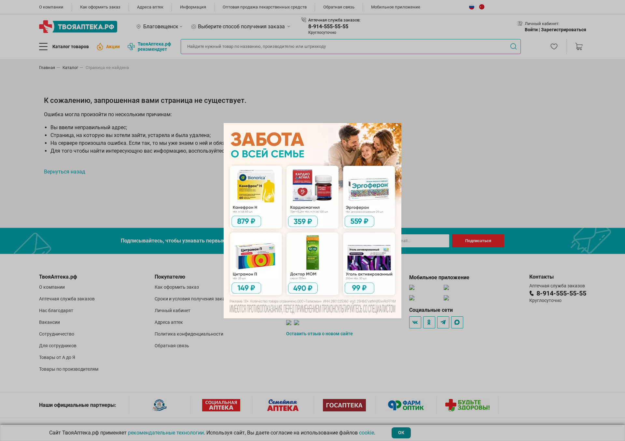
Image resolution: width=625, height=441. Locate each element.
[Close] (394, 130)
